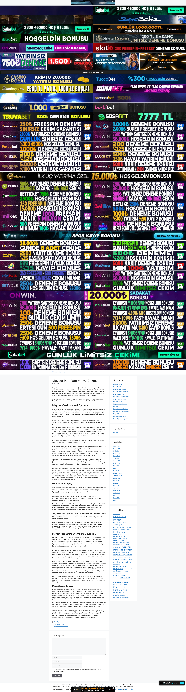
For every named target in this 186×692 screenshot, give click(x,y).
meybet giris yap (118, 552)
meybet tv (116, 577)
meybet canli (124, 538)
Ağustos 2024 (117, 473)
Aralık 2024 (116, 463)
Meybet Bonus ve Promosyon (61, 626)
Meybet (56, 621)
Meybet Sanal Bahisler (119, 389)
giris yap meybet (120, 525)
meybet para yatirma (120, 571)
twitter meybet (117, 597)
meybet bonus (117, 538)
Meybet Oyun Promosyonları (121, 411)
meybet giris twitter (122, 550)
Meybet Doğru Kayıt (119, 401)
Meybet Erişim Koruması (120, 399)
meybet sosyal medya (117, 573)
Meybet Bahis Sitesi (120, 536)
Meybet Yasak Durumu (120, 404)
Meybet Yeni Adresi (121, 584)
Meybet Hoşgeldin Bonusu (121, 396)
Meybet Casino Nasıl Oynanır (61, 623)
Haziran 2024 (117, 478)
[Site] (46, 126)
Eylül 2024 (116, 470)
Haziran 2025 (117, 453)
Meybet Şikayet (118, 592)
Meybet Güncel (117, 557)
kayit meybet (117, 529)
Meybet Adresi (117, 384)
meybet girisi (125, 547)
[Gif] (93, 176)
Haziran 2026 (117, 446)
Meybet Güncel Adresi (122, 559)
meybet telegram (120, 575)
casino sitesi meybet (119, 518)
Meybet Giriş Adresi (59, 624)
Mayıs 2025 (116, 456)
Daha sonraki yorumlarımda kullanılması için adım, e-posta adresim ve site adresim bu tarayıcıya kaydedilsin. (79, 670)
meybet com (115, 547)
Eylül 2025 (116, 451)
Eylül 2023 (116, 500)
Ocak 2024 (116, 490)
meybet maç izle (127, 569)
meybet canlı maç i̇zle (121, 542)
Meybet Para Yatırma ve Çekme (76, 623)
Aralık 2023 (116, 493)
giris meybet (130, 522)
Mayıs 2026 (116, 448)
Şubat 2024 (116, 488)
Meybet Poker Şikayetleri (120, 391)
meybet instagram (119, 566)
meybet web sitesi (116, 579)
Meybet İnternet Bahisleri (120, 409)
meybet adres (125, 529)
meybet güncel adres (126, 557)
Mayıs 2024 (116, 480)
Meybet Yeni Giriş (120, 587)
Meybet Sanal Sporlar (119, 394)
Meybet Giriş (117, 386)
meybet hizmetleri (116, 564)
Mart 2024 (116, 485)
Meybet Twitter (125, 578)
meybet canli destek (118, 540)
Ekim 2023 (116, 498)
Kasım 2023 (116, 495)
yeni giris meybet (125, 597)
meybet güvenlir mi (122, 562)
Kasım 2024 (116, 466)
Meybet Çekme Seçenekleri (121, 419)
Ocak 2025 (116, 461)
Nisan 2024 (116, 483)
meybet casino (116, 544)
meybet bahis (117, 534)
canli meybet (116, 514)
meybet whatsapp (120, 582)
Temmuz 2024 (117, 475)
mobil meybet (119, 595)
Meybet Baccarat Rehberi (120, 414)
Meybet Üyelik (120, 590)
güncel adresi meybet (122, 527)
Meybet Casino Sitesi (125, 544)
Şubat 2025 (116, 458)
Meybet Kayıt (118, 569)
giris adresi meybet (120, 522)
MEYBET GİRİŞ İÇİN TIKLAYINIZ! (93, 72)
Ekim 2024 (116, 468)
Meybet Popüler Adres (119, 416)
